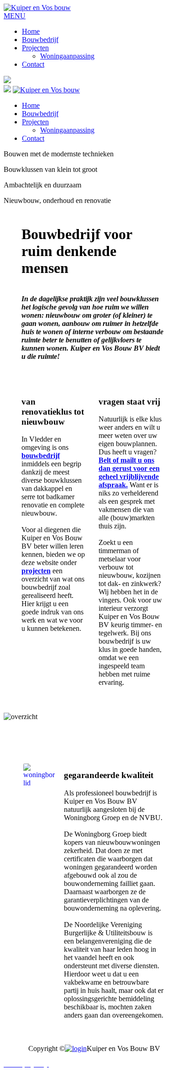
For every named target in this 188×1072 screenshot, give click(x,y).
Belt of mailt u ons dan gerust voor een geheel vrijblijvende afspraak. (129, 472)
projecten (36, 571)
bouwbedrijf (40, 455)
